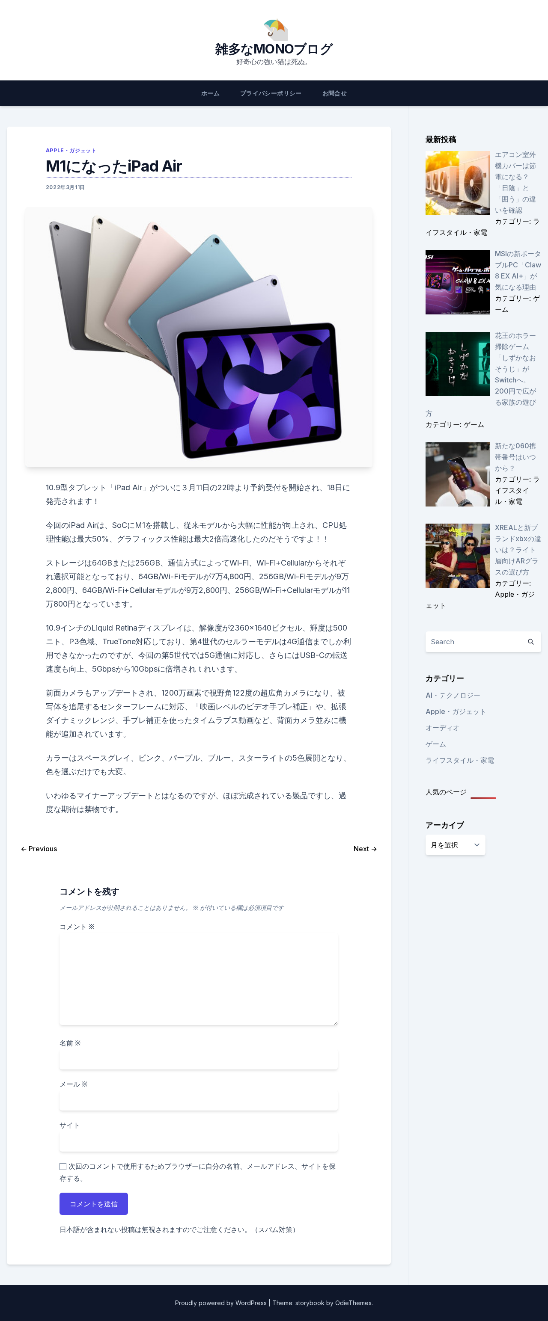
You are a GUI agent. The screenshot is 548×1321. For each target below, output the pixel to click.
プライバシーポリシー (271, 93)
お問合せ (334, 93)
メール (73, 1084)
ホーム (210, 93)
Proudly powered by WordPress (221, 1302)
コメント (77, 926)
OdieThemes (353, 1302)
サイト (70, 1125)
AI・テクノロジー (453, 695)
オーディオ (443, 727)
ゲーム (436, 744)
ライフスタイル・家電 (460, 760)
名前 (70, 1043)
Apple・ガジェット (71, 150)
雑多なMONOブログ (274, 48)
